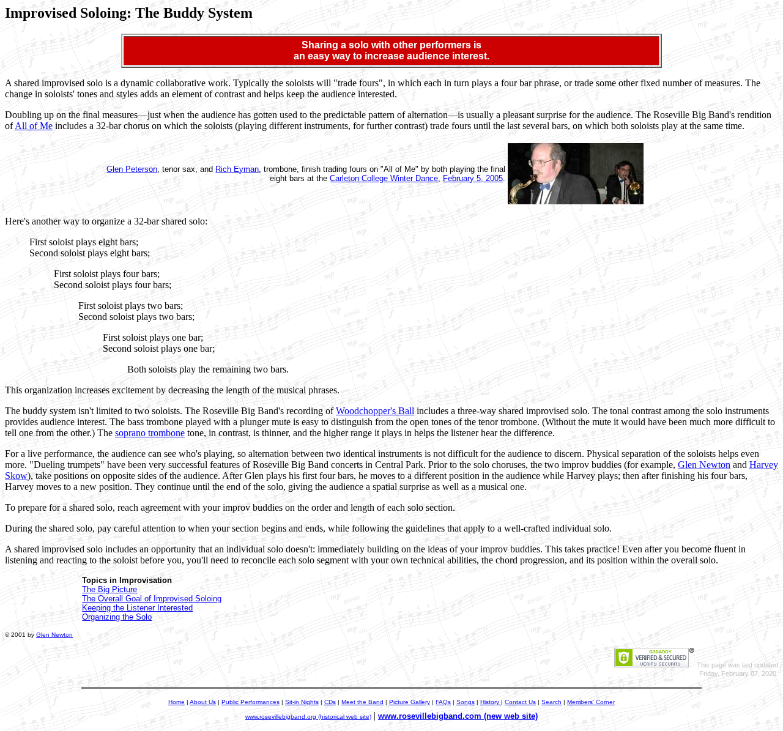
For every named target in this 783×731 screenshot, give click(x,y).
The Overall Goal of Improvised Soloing (151, 598)
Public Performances (250, 702)
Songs (465, 702)
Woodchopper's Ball (375, 411)
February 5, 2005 (473, 178)
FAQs (443, 702)
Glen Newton (704, 464)
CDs (330, 702)
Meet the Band (362, 702)
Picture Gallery (409, 702)
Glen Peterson (131, 169)
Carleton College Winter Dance (384, 178)
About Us (203, 702)
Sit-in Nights (302, 702)
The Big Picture (109, 589)
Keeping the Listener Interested (137, 607)
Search (551, 702)
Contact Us (520, 702)
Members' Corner (591, 702)
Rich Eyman (237, 169)
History (490, 702)
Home (176, 702)
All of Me (34, 126)
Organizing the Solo (117, 617)
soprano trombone (150, 433)
